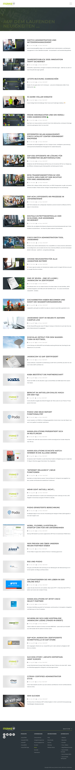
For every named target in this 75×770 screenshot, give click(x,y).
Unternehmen (37, 737)
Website (64, 737)
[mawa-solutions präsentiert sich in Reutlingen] (14, 436)
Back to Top (66, 728)
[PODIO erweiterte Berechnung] (14, 513)
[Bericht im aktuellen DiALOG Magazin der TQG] (14, 398)
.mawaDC (23, 742)
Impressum (37, 752)
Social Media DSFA (66, 754)
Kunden (36, 745)
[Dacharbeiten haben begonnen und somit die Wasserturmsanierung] (14, 305)
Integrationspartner (39, 740)
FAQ (49, 737)
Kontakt (36, 749)
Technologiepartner (39, 742)
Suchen (49, 742)
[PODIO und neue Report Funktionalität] (14, 417)
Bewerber (64, 740)
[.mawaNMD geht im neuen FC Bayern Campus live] (14, 323)
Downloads (50, 740)
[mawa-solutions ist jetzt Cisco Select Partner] (14, 604)
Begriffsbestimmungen (67, 747)
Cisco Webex (65, 745)
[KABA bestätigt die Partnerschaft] (14, 380)
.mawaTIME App (25, 747)
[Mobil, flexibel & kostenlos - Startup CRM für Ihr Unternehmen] (14, 530)
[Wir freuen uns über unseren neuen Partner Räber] (14, 549)
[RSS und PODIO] (14, 567)
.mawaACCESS (24, 740)
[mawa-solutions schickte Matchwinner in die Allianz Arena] (14, 456)
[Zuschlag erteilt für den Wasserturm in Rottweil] (14, 342)
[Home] (10, 3)
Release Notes (51, 747)
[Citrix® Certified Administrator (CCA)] (14, 681)
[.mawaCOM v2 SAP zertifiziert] (14, 362)
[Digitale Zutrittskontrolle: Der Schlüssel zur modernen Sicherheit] (14, 221)
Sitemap (50, 745)
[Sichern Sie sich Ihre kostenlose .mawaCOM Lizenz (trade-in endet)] (14, 623)
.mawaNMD (24, 745)
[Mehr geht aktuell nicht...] (14, 494)
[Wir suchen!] (14, 701)
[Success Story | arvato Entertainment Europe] (14, 662)
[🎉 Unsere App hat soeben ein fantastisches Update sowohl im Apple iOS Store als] (14, 264)
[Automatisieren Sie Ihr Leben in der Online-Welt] (14, 585)
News (35, 747)
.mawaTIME (24, 737)
